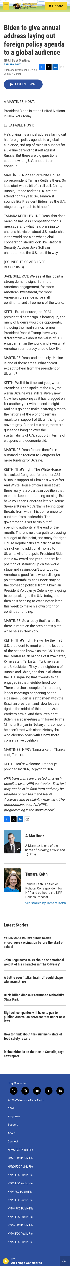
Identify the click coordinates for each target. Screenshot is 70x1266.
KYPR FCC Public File (20, 1217)
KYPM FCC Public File (20, 1208)
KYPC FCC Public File (20, 1183)
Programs (14, 1116)
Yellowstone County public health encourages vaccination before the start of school (34, 942)
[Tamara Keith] (12, 880)
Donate (57, 6)
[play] (6, 1261)
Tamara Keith (12, 64)
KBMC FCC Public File (20, 1158)
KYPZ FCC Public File (20, 1242)
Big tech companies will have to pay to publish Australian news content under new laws (34, 1017)
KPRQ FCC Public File (20, 1166)
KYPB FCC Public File (20, 1175)
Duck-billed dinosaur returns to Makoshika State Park (34, 997)
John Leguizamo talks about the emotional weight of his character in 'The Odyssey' (34, 962)
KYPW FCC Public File (20, 1225)
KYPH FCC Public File (20, 1200)
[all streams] (65, 1261)
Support (13, 1124)
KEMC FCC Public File (20, 1149)
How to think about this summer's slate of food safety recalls (33, 1036)
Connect (13, 1141)
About (11, 1133)
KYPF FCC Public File (20, 1191)
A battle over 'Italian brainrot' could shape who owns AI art (33, 979)
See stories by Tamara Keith (45, 903)
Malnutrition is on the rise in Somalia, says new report (34, 1054)
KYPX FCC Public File (20, 1233)
